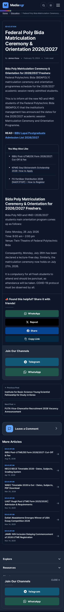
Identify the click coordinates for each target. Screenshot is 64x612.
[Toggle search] (43, 5)
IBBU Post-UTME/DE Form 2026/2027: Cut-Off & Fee (32, 158)
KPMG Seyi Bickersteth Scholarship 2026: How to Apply (30, 169)
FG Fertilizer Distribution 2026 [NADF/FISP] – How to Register (28, 180)
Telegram (34, 361)
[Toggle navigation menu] (58, 5)
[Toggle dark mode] (51, 5)
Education (15, 13)
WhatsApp (34, 372)
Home (5, 13)
